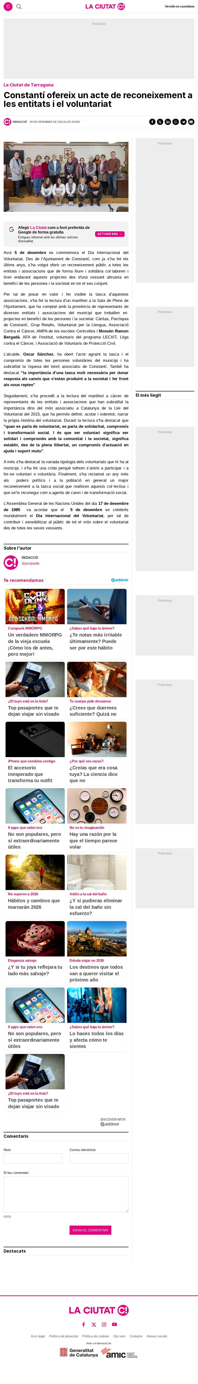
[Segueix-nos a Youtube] (114, 1324)
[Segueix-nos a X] (94, 1324)
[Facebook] (152, 122)
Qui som (119, 1336)
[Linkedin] (168, 122)
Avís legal (38, 1336)
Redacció (20, 121)
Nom (7, 1150)
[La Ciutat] (105, 6)
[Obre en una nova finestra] (79, 1352)
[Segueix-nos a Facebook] (83, 1324)
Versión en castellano (179, 6)
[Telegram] (183, 122)
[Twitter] (160, 122)
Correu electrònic (83, 1150)
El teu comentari (16, 1173)
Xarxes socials (157, 1336)
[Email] (191, 122)
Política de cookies (95, 1336)
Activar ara (108, 234)
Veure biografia (30, 563)
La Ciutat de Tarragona (29, 84)
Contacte (136, 1336)
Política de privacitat (63, 1336)
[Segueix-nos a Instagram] (104, 1324)
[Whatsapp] (175, 122)
